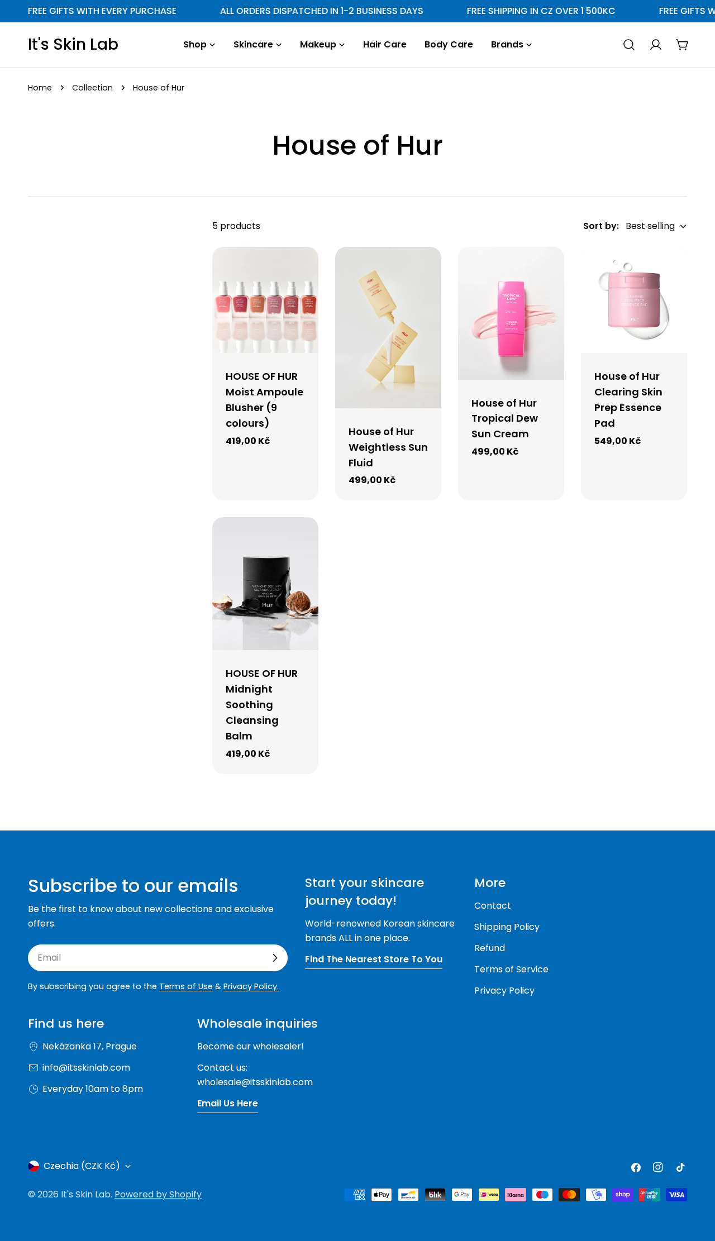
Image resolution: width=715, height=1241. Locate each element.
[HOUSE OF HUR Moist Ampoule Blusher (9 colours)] (265, 300)
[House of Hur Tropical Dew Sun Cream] (511, 313)
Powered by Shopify (158, 1194)
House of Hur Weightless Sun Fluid (388, 447)
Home (40, 87)
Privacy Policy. (251, 986)
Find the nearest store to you (373, 959)
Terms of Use (186, 986)
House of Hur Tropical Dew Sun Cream (504, 418)
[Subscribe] (275, 958)
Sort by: (601, 225)
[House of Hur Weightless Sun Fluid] (388, 327)
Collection (92, 87)
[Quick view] (302, 271)
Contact (492, 905)
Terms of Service (511, 969)
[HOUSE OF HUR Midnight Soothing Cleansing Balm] (265, 583)
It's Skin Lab (73, 44)
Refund (489, 948)
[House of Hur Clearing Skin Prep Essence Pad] (634, 300)
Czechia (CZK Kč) (82, 1165)
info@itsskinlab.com (86, 1067)
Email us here (227, 1103)
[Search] (629, 45)
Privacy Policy (504, 990)
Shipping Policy (507, 926)
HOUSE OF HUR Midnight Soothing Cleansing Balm (262, 704)
